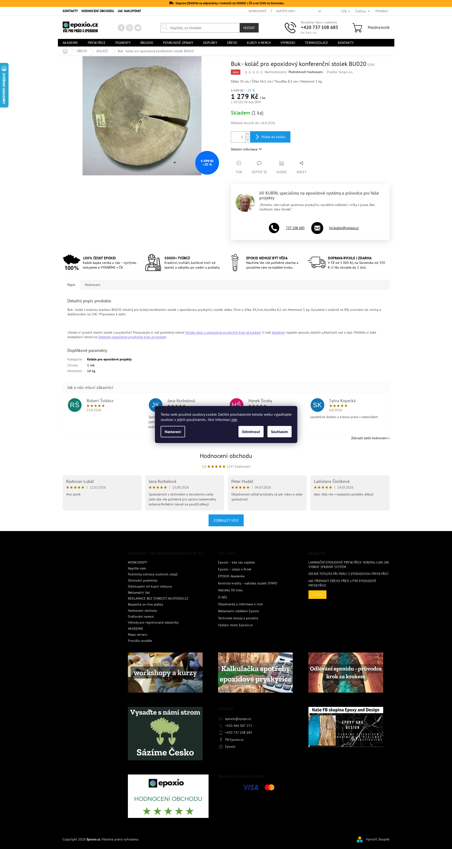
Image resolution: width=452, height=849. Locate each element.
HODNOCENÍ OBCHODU (97, 11)
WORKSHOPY (257, 11)
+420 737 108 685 (319, 27)
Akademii (278, 332)
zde (234, 419)
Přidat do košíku (273, 137)
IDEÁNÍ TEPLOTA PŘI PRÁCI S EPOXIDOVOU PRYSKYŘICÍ (348, 574)
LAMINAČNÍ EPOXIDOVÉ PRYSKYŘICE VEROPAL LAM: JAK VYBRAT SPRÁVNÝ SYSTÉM (348, 564)
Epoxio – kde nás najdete (236, 562)
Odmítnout (251, 431)
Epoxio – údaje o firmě (234, 569)
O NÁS (222, 597)
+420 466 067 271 (238, 725)
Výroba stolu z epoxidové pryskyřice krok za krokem (223, 332)
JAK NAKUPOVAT (129, 11)
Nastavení (173, 431)
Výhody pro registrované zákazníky (153, 622)
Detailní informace (244, 149)
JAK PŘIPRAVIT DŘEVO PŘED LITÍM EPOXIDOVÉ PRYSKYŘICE (342, 583)
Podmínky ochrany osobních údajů (153, 574)
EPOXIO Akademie (231, 576)
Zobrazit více (226, 520)
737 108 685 (295, 228)
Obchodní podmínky (143, 580)
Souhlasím (279, 431)
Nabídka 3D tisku (230, 590)
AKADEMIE (135, 628)
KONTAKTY (70, 11)
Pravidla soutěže (140, 641)
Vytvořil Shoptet (378, 839)
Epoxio (230, 746)
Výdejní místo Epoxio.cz (235, 625)
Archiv (317, 594)
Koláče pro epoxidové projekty (109, 359)
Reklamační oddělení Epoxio (238, 611)
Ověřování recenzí (141, 616)
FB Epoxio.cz (234, 739)
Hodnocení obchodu (226, 456)
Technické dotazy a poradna (238, 618)
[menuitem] (70, 43)
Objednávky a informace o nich (240, 604)
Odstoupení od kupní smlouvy (150, 586)
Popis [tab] (71, 285)
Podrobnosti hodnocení (306, 72)
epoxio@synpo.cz (238, 719)
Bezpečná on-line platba (145, 604)
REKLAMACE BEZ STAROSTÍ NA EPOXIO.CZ (158, 598)
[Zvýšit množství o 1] (247, 134)
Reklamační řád (139, 592)
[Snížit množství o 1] (247, 139)
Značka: (340, 72)
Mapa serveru (137, 634)
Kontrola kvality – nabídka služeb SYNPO (247, 583)
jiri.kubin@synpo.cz (344, 228)
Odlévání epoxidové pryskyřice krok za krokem (132, 337)
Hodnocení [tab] (92, 285)
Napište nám (285, 11)
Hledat (249, 28)
